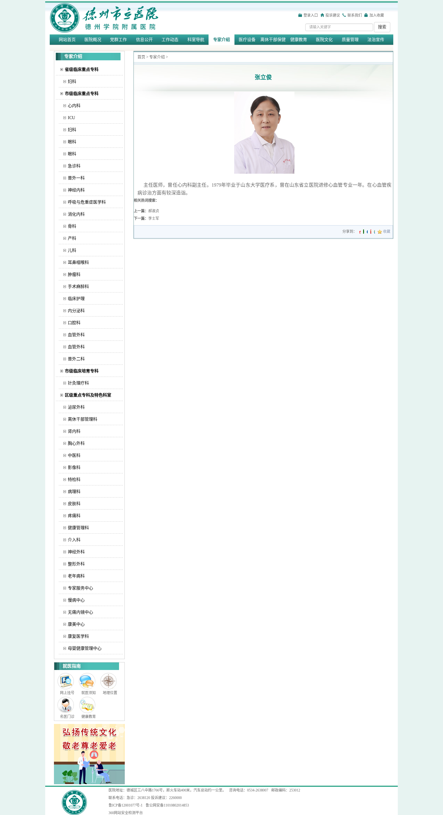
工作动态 (170, 39)
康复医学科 (78, 636)
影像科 (74, 467)
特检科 (74, 479)
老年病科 (76, 576)
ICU (71, 117)
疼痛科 (74, 515)
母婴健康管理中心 (85, 648)
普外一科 (76, 178)
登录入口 (310, 15)
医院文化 (324, 39)
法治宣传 (375, 39)
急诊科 (74, 166)
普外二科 (76, 359)
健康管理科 (78, 528)
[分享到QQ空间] (374, 231)
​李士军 (153, 218)
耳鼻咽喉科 (78, 262)
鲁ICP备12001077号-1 (125, 805)
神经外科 (76, 552)
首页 (141, 57)
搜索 (382, 27)
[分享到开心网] (370, 231)
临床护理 (76, 298)
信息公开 (144, 39)
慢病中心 (76, 600)
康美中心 (76, 624)
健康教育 (298, 39)
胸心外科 (76, 443)
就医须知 (88, 693)
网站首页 (67, 39)
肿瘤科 (74, 274)
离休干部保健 (273, 39)
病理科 (74, 491)
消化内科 (76, 214)
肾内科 (74, 431)
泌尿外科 (76, 407)
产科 (72, 238)
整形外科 (76, 564)
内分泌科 (76, 310)
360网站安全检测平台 (125, 813)
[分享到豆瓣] (363, 231)
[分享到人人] (367, 231)
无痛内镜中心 (80, 612)
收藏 (386, 231)
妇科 (72, 81)
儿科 (72, 250)
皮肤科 (74, 503)
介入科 (74, 540)
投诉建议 (332, 15)
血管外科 (76, 335)
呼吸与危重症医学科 (87, 202)
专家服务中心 (80, 588)
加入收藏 (376, 15)
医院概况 (92, 39)
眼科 (72, 142)
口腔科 (74, 323)
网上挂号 (67, 693)
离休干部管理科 (82, 419)
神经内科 (76, 190)
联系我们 (354, 15)
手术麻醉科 (78, 286)
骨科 (72, 226)
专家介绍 (221, 39)
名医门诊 (67, 717)
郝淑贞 (153, 211)
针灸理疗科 (78, 383)
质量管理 (350, 39)
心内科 (74, 105)
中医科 (74, 455)
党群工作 (118, 39)
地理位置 (110, 693)
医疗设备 (247, 39)
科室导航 (195, 39)
